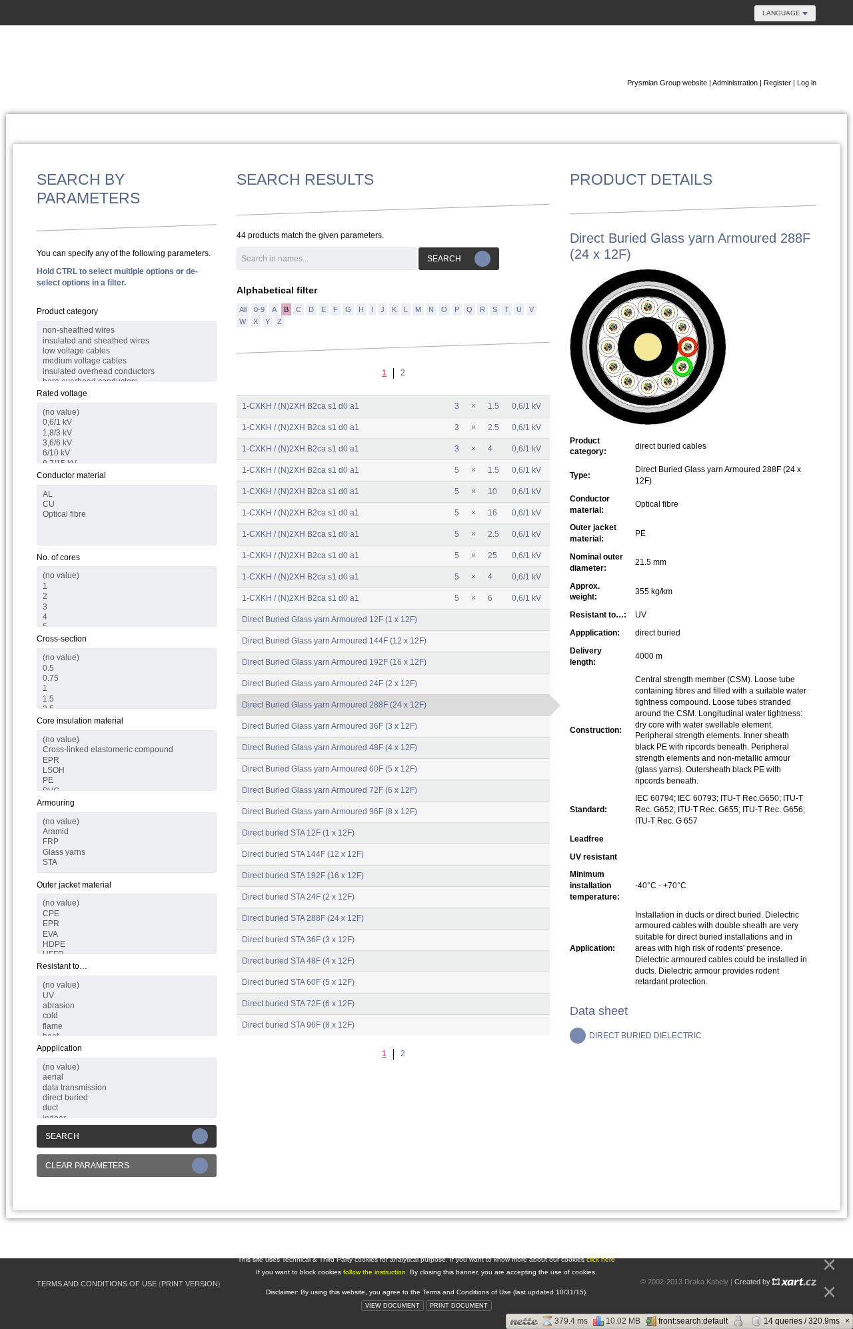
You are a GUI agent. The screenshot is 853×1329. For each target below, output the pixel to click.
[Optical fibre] (126, 514)
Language (782, 13)
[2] (126, 596)
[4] (126, 617)
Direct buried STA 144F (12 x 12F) (303, 854)
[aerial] (126, 1077)
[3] (126, 607)
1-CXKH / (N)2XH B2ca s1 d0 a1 (300, 406)
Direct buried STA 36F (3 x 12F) (298, 939)
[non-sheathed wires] (126, 330)
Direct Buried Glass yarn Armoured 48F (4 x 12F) (329, 747)
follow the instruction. (376, 1272)
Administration (735, 83)
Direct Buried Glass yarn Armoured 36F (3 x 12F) (329, 726)
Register (777, 83)
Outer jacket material (74, 885)
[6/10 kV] (126, 453)
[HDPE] (126, 945)
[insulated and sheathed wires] (126, 341)
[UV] (126, 996)
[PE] (126, 781)
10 (492, 491)
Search (62, 1136)
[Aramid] (126, 832)
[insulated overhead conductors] (126, 372)
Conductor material (71, 475)
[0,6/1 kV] (126, 422)
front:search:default (693, 1321)
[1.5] (126, 699)
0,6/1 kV (526, 406)
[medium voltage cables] (126, 361)
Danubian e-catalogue (736, 52)
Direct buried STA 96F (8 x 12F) (298, 1025)
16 (492, 512)
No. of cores (58, 557)
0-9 (259, 309)
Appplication (59, 1048)
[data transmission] (126, 1088)
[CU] (126, 504)
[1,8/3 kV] (126, 433)
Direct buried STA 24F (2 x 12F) (298, 897)
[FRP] (126, 842)
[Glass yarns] (126, 853)
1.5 (493, 406)
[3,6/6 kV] (126, 443)
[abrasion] (126, 1006)
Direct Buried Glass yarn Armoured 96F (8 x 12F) (329, 811)
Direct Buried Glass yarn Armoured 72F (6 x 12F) (329, 790)
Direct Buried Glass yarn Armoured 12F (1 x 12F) (329, 619)
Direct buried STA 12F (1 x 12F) (298, 833)
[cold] (126, 1016)
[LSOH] (126, 771)
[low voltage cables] (126, 351)
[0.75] (126, 679)
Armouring (56, 803)
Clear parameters (87, 1165)
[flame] (126, 1027)
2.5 (493, 427)
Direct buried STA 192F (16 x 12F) (303, 875)
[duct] (126, 1108)
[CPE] (126, 914)
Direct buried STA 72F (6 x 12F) (298, 1003)
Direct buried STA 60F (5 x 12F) (298, 982)
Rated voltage (62, 393)
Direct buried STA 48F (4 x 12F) (298, 961)
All (243, 309)
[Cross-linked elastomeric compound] (126, 750)
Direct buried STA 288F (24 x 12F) (303, 918)
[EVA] (126, 935)
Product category (67, 311)
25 (492, 555)
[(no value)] (126, 412)
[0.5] (126, 668)
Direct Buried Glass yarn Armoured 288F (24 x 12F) (334, 705)
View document (392, 1305)
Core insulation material (80, 721)
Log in (806, 83)
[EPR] (126, 761)
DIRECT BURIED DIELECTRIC (645, 1035)
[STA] (126, 863)
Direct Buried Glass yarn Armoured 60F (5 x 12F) (329, 769)
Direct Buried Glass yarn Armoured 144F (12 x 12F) (334, 640)
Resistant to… (62, 966)
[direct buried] (126, 1098)
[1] (126, 586)
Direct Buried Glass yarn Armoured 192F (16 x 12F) (334, 662)
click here (600, 1259)
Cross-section (62, 638)
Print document (459, 1305)
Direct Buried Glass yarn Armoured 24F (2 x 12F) (329, 683)
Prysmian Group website (667, 83)
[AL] (126, 494)
